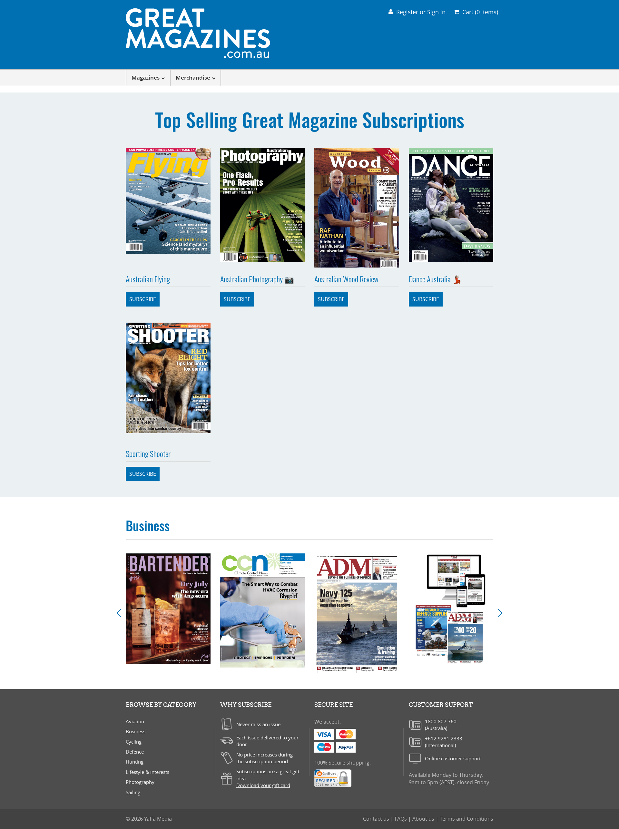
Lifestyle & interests (147, 772)
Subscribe (142, 299)
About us (424, 818)
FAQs (401, 818)
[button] (121, 613)
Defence (135, 751)
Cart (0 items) (480, 12)
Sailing (133, 792)
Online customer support (453, 758)
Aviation (135, 721)
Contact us (376, 818)
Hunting (134, 761)
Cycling (134, 741)
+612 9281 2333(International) (443, 741)
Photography (140, 782)
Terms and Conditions (466, 818)
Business (135, 731)
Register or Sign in (421, 12)
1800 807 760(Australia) (441, 724)
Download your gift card (263, 785)
